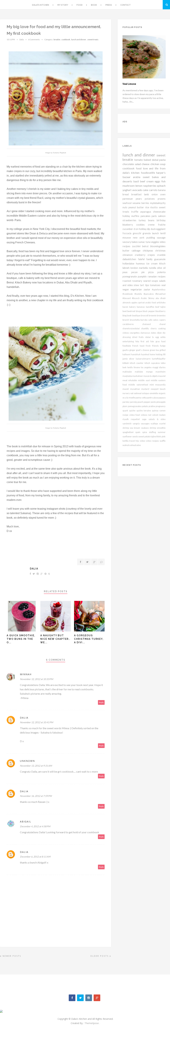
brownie (153, 315)
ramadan (153, 276)
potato (145, 406)
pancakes (146, 216)
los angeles (146, 367)
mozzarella (160, 384)
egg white (160, 337)
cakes (156, 319)
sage (145, 419)
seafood (127, 203)
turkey (143, 220)
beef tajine (160, 307)
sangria (137, 423)
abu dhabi (161, 298)
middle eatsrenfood (139, 384)
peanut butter (136, 207)
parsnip (133, 402)
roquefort (136, 419)
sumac (142, 242)
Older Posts (100, 956)
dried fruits (138, 337)
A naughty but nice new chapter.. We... (55, 639)
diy (164, 332)
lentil (163, 233)
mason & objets (150, 376)
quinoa (155, 410)
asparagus (146, 211)
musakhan (135, 389)
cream (150, 181)
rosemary (137, 280)
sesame (136, 203)
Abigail (25, 821)
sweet (161, 155)
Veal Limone (129, 84)
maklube (140, 371)
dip (149, 229)
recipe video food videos (135, 415)
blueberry (129, 224)
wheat (133, 445)
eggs (158, 181)
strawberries (131, 220)
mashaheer (137, 376)
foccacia (128, 233)
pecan (136, 272)
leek (125, 367)
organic (162, 393)
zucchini (137, 246)
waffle (163, 440)
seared (147, 280)
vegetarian (136, 289)
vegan (126, 289)
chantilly (145, 328)
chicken (155, 164)
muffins (136, 216)
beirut (146, 246)
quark (126, 410)
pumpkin (143, 276)
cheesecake (159, 211)
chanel (162, 324)
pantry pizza (153, 397)
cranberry (141, 254)
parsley (126, 402)
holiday (127, 216)
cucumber (128, 229)
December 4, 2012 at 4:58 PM (35, 826)
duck (153, 229)
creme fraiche (157, 224)
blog (125, 315)
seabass (145, 428)
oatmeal (138, 393)
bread (127, 194)
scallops (155, 423)
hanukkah (136, 354)
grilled (163, 350)
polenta (161, 272)
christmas (160, 250)
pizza (152, 272)
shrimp (153, 428)
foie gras (155, 341)
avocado (137, 189)
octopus (146, 393)
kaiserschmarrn (144, 358)
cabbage (137, 250)
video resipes (153, 440)
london (134, 267)
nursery (126, 393)
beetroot (131, 311)
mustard (146, 389)
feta (138, 341)
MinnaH (26, 674)
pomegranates (135, 406)
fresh (149, 345)
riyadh (127, 419)
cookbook (65, 39)
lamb (148, 194)
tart (142, 285)
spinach (161, 185)
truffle (135, 211)
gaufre (126, 350)
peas (127, 272)
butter (127, 250)
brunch (126, 319)
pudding (151, 237)
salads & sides (157, 419)
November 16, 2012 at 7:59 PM (36, 796)
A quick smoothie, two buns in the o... (21, 639)
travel (132, 440)
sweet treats (92, 39)
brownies (161, 315)
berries (145, 203)
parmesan (129, 198)
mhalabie (133, 380)
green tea (155, 350)
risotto (154, 207)
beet (125, 311)
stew (137, 285)
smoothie (161, 428)
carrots (153, 189)
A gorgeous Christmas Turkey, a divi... (88, 639)
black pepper (149, 311)
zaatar (148, 289)
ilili (164, 354)
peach (140, 402)
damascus (145, 332)
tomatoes (155, 285)
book (129, 315)
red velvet (153, 415)
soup (163, 164)
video (143, 440)
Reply (101, 702)
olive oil (161, 267)
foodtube (127, 345)
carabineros (132, 324)
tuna (148, 242)
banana (162, 190)
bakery (133, 307)
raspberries (150, 185)
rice (147, 207)
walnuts (126, 445)
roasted (127, 280)
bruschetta (135, 319)
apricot (141, 302)
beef (143, 181)
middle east (144, 380)
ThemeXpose (92, 1023)
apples (134, 302)
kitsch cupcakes (153, 363)
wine (138, 445)
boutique (136, 315)
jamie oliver (129, 358)
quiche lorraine (144, 410)
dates (154, 332)
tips (147, 285)
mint (152, 384)
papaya (162, 397)
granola (147, 233)
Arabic (144, 298)
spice (145, 432)
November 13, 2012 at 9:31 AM (36, 765)
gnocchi (138, 233)
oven (163, 194)
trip (138, 440)
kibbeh (126, 363)
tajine (154, 436)
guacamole (160, 259)
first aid (145, 341)
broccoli (145, 315)
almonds (127, 302)
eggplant (161, 229)
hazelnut (145, 354)
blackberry (160, 311)
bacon (126, 307)
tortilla (126, 440)
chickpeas (149, 250)
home (153, 354)
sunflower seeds (130, 436)
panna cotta (141, 397)
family (150, 259)
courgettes (135, 332)
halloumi (127, 354)
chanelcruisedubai (132, 328)
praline (152, 406)
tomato (139, 159)
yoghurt (127, 189)
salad (138, 164)
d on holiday (140, 229)
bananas (141, 307)
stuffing (153, 432)
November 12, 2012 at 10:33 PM (36, 679)
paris (155, 216)
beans (152, 220)
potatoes (151, 198)
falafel (142, 259)
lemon (139, 185)
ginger (132, 350)
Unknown (27, 760)
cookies (142, 224)
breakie (57, 39)
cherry (154, 328)
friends (156, 345)
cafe (150, 319)
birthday (161, 220)
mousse (128, 237)
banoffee (150, 307)
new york (139, 237)
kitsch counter (137, 363)
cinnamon (129, 254)
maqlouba (127, 376)
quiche (132, 410)
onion (156, 194)
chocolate (129, 164)
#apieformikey (159, 289)
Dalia (34, 568)
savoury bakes (130, 242)
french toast (139, 345)
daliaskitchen (130, 259)
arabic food (151, 302)
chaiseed (150, 324)
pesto (153, 402)
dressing (127, 337)
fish (163, 181)
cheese (146, 164)
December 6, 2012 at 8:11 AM (35, 856)
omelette (154, 393)
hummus (141, 263)
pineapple (161, 402)
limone (137, 367)
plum (125, 406)
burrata (144, 319)
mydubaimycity (158, 203)
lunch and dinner (78, 39)
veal (163, 285)
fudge (163, 345)
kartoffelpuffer (159, 358)
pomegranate (130, 276)
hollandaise (129, 263)
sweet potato (144, 436)
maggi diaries (159, 367)
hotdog (159, 354)
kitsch (162, 263)
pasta (162, 159)
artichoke (161, 302)
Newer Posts (11, 956)
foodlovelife (148, 172)
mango (151, 371)
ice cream (152, 263)
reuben (162, 415)
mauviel (162, 376)
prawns (162, 198)
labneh (126, 267)
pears (140, 198)
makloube (129, 371)
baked (148, 159)
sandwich (128, 423)
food (163, 341)
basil (136, 181)
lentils (130, 367)
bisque (139, 311)
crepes (152, 254)
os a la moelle (129, 397)
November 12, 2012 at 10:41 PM (36, 722)
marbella (144, 267)
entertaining (129, 341)
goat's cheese (143, 350)
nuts (125, 207)
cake (146, 189)
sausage (161, 237)
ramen (162, 410)
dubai (155, 159)
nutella (153, 267)
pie (144, 272)
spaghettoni (129, 432)
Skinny (152, 298)
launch (156, 233)
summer (162, 432)
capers (162, 319)
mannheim (161, 371)
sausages (146, 423)
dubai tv (150, 337)
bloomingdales (158, 246)
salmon (162, 216)
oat (132, 393)
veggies (155, 242)
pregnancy (161, 406)
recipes (162, 276)
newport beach (158, 389)
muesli (126, 389)
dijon (160, 332)
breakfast (137, 194)
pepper (147, 402)
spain (138, 432)
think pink (161, 436)
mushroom (129, 185)
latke (163, 363)
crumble (161, 254)
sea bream (135, 428)
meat (125, 380)
